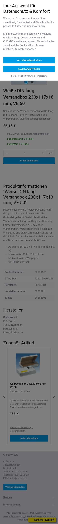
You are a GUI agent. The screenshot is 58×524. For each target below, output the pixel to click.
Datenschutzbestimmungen (23, 76)
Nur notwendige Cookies (29, 60)
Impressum (42, 76)
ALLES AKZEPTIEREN (29, 69)
